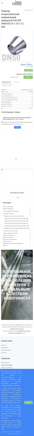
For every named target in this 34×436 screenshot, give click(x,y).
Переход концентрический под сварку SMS (16, 221)
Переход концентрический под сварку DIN (16, 218)
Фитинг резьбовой (8, 206)
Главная (3, 345)
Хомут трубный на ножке (11, 233)
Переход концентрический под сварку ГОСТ (16, 226)
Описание (17, 82)
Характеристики (6, 82)
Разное (5, 245)
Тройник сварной (8, 213)
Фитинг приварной (8, 208)
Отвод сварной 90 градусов (11, 211)
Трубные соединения (9, 235)
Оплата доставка (6, 350)
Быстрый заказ (28, 70)
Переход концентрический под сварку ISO (16, 223)
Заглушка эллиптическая (11, 230)
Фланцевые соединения (10, 239)
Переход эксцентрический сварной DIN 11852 (16, 228)
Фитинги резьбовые (6, 367)
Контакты (4, 352)
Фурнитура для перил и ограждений (13, 243)
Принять (28, 402)
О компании (4, 347)
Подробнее (17, 127)
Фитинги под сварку (6, 365)
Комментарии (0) (7, 85)
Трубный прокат (7, 241)
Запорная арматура (8, 237)
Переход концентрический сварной (14, 216)
